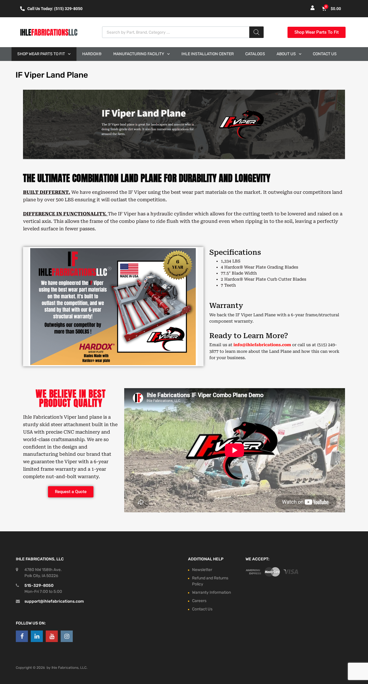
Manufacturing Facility (138, 53)
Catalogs (255, 53)
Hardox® (92, 53)
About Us (286, 53)
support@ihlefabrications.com (54, 601)
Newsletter (202, 569)
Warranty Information (211, 592)
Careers (199, 600)
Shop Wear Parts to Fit (41, 53)
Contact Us (325, 53)
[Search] (256, 32)
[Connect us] (22, 636)
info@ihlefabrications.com (262, 344)
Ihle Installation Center (207, 53)
